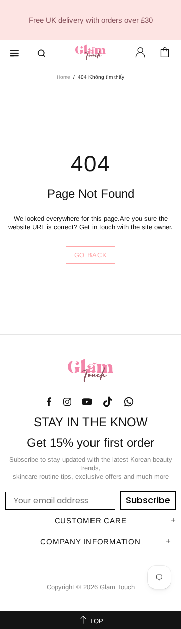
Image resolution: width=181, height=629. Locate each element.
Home (63, 77)
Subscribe (148, 500)
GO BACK (90, 255)
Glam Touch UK (90, 52)
